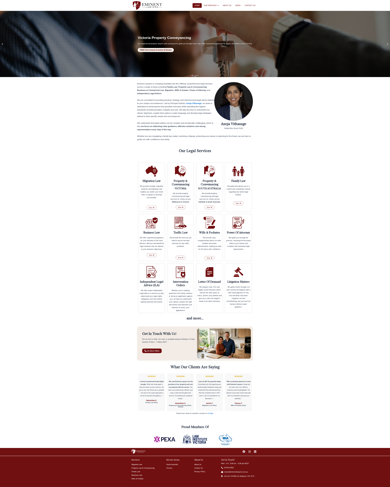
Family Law (136, 472)
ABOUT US (227, 5)
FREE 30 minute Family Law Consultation (172, 50)
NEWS (237, 5)
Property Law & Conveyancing (143, 468)
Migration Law (137, 464)
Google (210, 413)
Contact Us (198, 468)
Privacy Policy (199, 472)
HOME (197, 5)
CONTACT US (250, 5)
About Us (197, 464)
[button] (2, 44)
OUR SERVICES (210, 5)
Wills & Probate (137, 479)
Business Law (137, 475)
